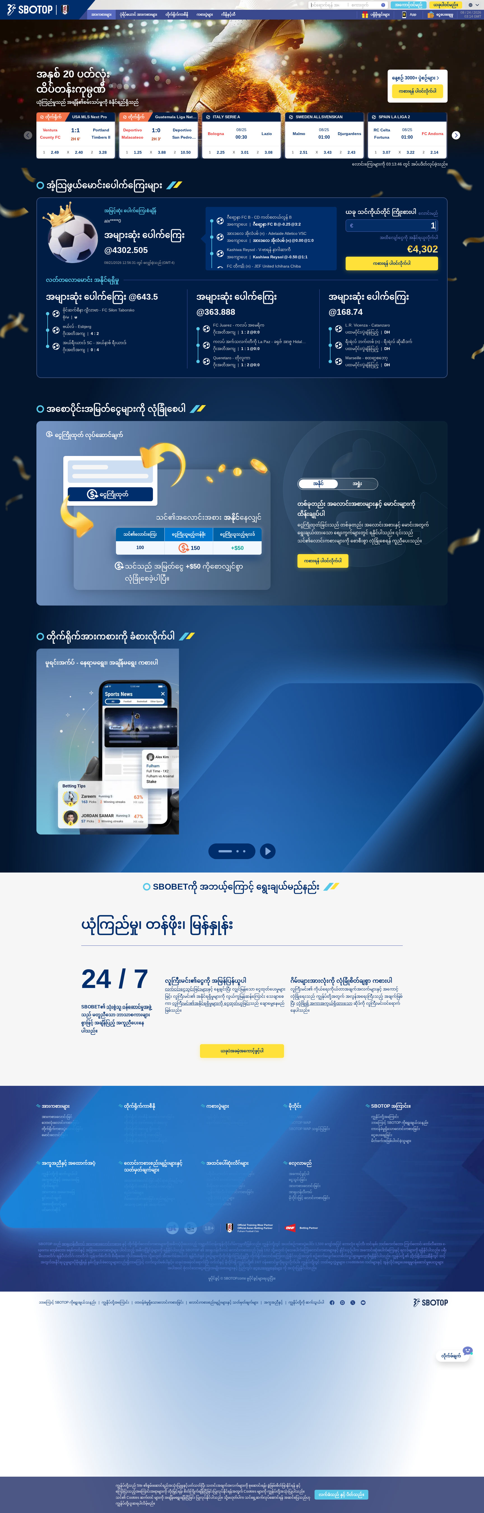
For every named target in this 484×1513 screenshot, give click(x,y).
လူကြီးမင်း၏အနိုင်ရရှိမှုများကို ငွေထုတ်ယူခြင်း (211, 1003)
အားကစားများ (101, 14)
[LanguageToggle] (473, 5)
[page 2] (244, 851)
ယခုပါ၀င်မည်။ (446, 5)
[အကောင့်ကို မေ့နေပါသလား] (383, 5)
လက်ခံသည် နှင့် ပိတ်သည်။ (341, 1494)
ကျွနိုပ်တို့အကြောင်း (115, 1302)
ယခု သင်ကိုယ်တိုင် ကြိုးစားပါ (381, 212)
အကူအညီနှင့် (273, 1302)
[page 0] (219, 851)
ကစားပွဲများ (205, 14)
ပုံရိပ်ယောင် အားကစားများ (138, 14)
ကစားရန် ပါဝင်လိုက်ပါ (417, 91)
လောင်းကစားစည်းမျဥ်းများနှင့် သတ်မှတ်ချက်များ (223, 1302)
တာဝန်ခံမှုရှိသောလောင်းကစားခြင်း (159, 1302)
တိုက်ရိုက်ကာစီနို (177, 14)
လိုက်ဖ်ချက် (451, 1356)
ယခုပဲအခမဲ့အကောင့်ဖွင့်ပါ (242, 1051)
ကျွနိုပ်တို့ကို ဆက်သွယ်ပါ (306, 1302)
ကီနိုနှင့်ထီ (228, 14)
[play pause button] (268, 851)
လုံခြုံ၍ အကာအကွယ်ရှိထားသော (324, 1003)
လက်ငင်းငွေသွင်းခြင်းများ (186, 989)
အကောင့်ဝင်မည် (408, 5)
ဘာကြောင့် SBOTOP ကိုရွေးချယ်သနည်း (67, 1302)
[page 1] (232, 851)
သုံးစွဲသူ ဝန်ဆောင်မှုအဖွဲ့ (129, 1006)
